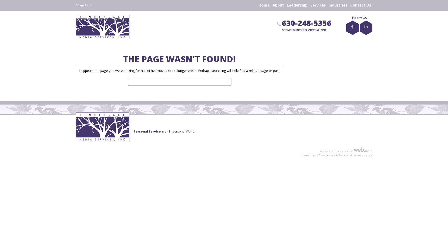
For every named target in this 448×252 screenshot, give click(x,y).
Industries (338, 5)
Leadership (297, 5)
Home (264, 5)
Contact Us (360, 5)
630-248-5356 (306, 23)
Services (318, 5)
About (278, 5)
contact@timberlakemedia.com (304, 30)
